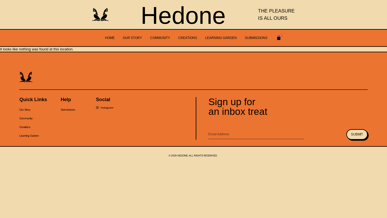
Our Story (132, 38)
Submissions (256, 38)
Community (160, 38)
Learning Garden (221, 38)
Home (110, 38)
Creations (187, 38)
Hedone (183, 15)
